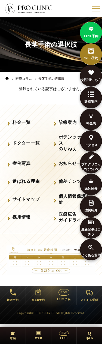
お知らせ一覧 (72, 163)
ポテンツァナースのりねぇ (75, 143)
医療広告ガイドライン (72, 217)
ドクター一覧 (26, 143)
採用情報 (22, 217)
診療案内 (68, 122)
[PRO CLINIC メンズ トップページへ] (29, 8)
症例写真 (22, 163)
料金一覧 (22, 122)
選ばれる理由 (26, 181)
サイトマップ (26, 199)
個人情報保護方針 (75, 199)
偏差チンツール (75, 181)
